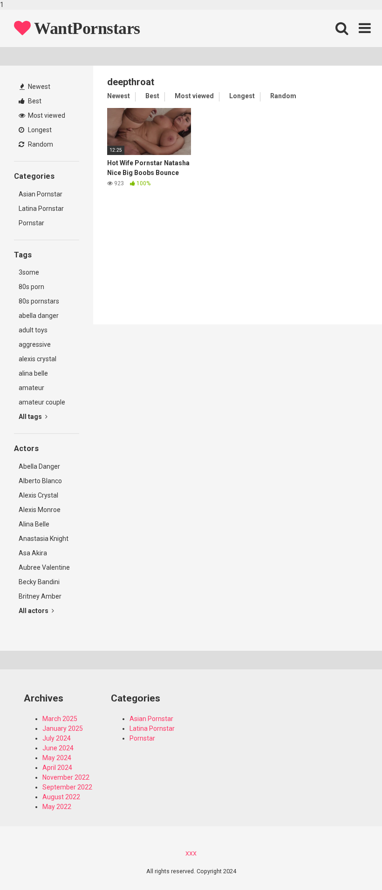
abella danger (39, 315)
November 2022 (65, 777)
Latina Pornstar (41, 208)
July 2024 (56, 738)
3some (29, 272)
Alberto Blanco (40, 481)
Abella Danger (39, 466)
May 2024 (56, 758)
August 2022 (61, 797)
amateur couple (42, 402)
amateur (31, 387)
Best (34, 101)
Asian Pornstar (40, 194)
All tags (31, 416)
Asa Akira (33, 553)
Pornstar (31, 223)
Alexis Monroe (40, 509)
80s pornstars (39, 301)
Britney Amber (40, 596)
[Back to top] (350, 863)
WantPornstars (85, 28)
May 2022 (56, 806)
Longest (39, 130)
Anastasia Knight (43, 538)
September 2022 (67, 787)
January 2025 (62, 728)
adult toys (33, 330)
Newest (38, 86)
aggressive (35, 344)
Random (40, 144)
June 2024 (58, 748)
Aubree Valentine (44, 567)
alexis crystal (37, 359)
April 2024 (57, 767)
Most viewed (46, 115)
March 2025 (59, 718)
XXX (191, 853)
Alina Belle (34, 524)
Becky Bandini (39, 582)
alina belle (33, 373)
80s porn (31, 286)
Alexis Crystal (38, 495)
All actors (34, 610)
